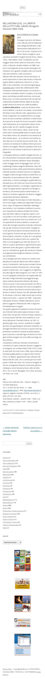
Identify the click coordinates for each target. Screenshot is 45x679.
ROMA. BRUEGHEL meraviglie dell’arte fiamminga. (11, 430)
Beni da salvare (8, 472)
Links (4, 497)
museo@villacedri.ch (10, 390)
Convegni (6, 483)
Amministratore (18, 413)
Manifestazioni (8, 500)
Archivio (5, 458)
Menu (22, 7)
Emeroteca (6, 486)
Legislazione (7, 494)
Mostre (30, 410)
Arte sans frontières (10, 466)
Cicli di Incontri (8, 480)
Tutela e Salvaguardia (10, 525)
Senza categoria (8, 517)
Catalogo (6, 477)
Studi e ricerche (8, 519)
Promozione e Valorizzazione (13, 511)
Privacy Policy (7, 669)
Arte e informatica (9, 460)
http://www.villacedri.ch (32, 390)
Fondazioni (6, 489)
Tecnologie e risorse (10, 522)
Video (5, 528)
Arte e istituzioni (8, 463)
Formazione (7, 491)
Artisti (5, 469)
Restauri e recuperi (9, 514)
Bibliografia (7, 474)
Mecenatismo (7, 503)
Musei (5, 508)
